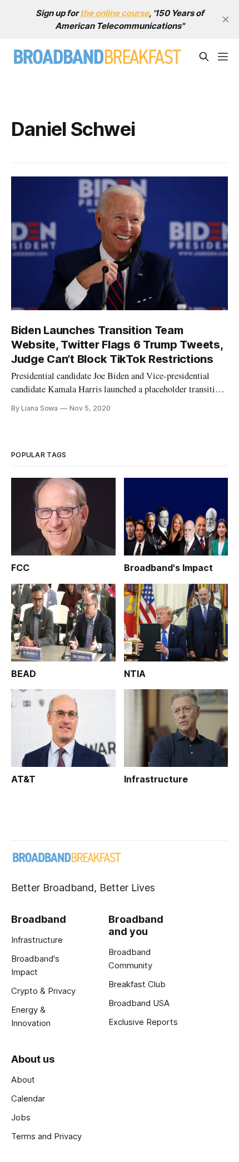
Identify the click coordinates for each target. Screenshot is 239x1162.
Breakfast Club (137, 984)
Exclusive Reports (143, 1022)
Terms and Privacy (46, 1136)
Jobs (21, 1117)
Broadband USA (139, 1003)
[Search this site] (204, 56)
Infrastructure (37, 939)
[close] (226, 19)
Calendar (28, 1098)
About (23, 1079)
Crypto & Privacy (43, 991)
